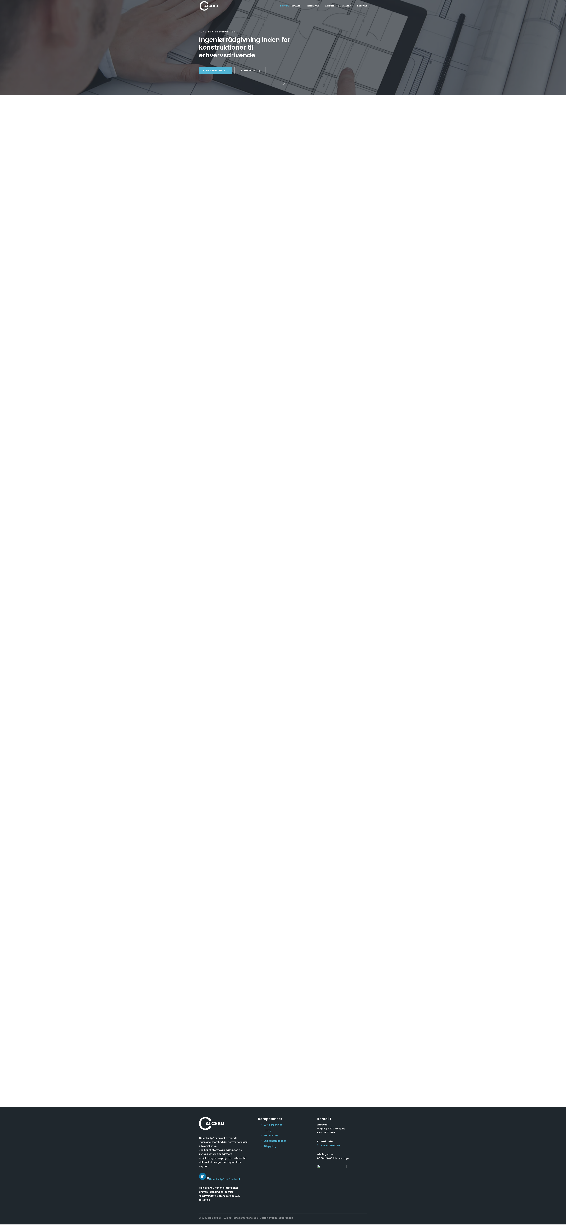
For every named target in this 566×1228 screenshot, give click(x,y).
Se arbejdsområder (214, 70)
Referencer (313, 6)
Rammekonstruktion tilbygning (212, 718)
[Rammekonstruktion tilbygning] (218, 699)
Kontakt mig (248, 70)
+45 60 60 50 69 (330, 1145)
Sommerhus (251, 343)
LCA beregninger (273, 1124)
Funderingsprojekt (297, 302)
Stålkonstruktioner (211, 343)
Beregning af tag (340, 383)
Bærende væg (252, 302)
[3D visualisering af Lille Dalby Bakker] (218, 739)
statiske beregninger (234, 149)
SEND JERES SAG (325, 178)
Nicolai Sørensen (282, 1218)
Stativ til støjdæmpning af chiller (259, 718)
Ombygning (251, 383)
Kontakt (362, 6)
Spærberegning (296, 343)
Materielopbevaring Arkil (344, 716)
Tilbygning (207, 383)
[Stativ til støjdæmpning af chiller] (261, 699)
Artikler (330, 6)
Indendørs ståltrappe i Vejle (303, 716)
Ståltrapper (338, 343)
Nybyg (335, 302)
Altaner (205, 302)
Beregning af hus (297, 386)
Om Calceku (344, 6)
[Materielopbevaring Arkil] (348, 699)
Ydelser (296, 6)
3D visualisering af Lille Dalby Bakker (217, 757)
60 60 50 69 (330, 168)
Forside (284, 6)
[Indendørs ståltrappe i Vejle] (305, 699)
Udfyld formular (321, 966)
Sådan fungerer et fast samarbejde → (258, 642)
